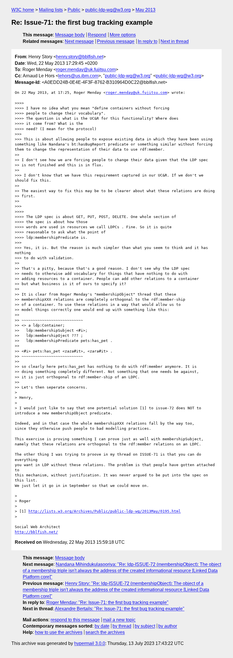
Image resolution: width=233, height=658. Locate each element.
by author (167, 626)
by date (102, 626)
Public (74, 9)
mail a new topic (119, 619)
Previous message (115, 41)
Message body (70, 34)
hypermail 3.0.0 (89, 643)
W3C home (22, 9)
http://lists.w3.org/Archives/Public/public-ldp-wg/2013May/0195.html (104, 511)
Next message (79, 41)
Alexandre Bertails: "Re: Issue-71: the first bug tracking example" (119, 608)
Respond (97, 34)
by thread (122, 626)
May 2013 (145, 9)
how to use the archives (58, 632)
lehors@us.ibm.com (78, 75)
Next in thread (175, 41)
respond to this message (75, 619)
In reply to (147, 41)
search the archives (105, 632)
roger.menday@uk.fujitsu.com (86, 69)
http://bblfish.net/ (36, 532)
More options (123, 34)
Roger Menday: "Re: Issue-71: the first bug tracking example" (107, 602)
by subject (145, 626)
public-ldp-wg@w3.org (108, 9)
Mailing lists (51, 9)
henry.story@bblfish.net (79, 56)
